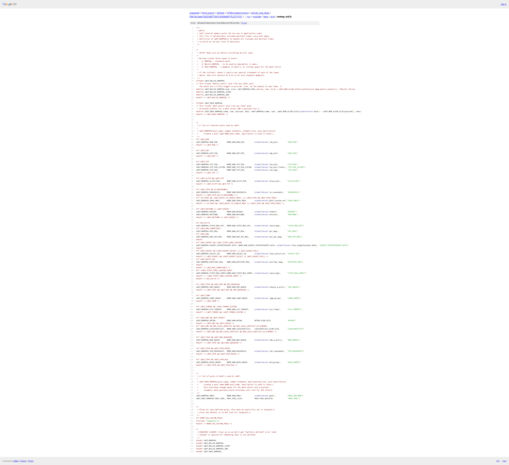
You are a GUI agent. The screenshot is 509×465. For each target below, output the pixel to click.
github (220, 12)
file (244, 23)
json (504, 461)
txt (497, 461)
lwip (265, 16)
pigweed (194, 12)
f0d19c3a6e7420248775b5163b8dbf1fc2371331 (216, 16)
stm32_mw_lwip (260, 12)
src (249, 16)
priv (272, 16)
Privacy (23, 461)
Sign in (503, 4)
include (257, 16)
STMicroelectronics (238, 12)
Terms (30, 461)
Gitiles (16, 461)
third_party (207, 12)
